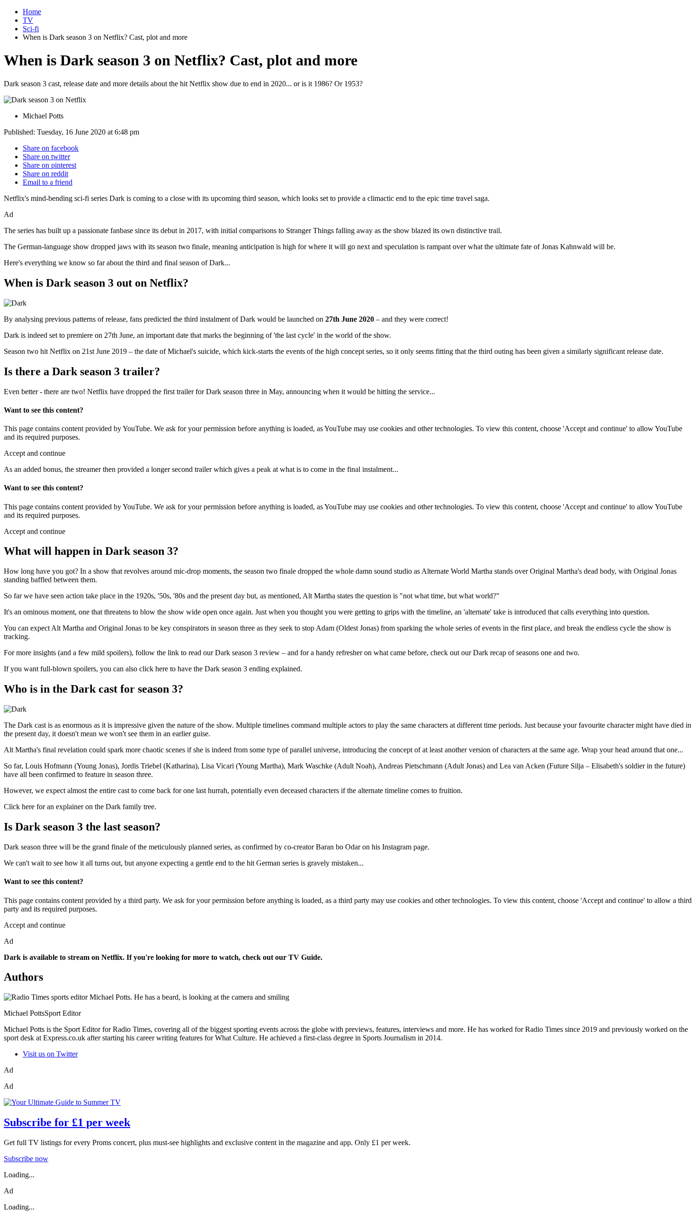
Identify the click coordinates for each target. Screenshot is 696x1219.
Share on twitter (46, 157)
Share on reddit (45, 174)
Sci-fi (31, 29)
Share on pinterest (49, 165)
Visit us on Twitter (50, 1054)
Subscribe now (26, 1159)
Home (32, 12)
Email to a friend (47, 182)
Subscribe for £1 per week (67, 1122)
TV (28, 20)
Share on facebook (51, 148)
